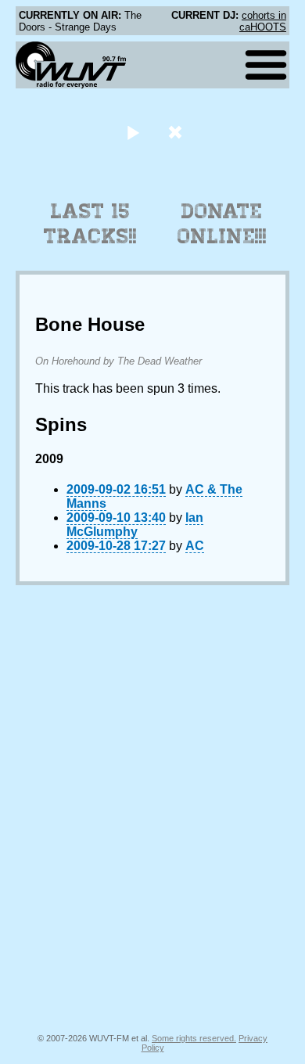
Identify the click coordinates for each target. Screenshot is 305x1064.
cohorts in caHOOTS (262, 21)
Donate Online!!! (222, 224)
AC (194, 545)
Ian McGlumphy (134, 524)
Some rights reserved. (194, 1038)
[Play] (132, 131)
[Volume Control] (177, 131)
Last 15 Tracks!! (90, 224)
